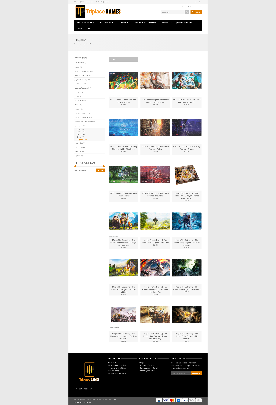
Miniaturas (123, 23)
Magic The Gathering (85, 23)
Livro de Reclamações (117, 365)
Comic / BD (80, 92)
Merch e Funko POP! (84, 75)
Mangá (79, 28)
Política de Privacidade (117, 373)
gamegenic (83, 44)
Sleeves (81, 132)
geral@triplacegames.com (85, 2)
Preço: (76, 170)
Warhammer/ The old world (86, 122)
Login (200, 7)
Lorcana (79, 109)
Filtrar (100, 170)
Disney (78, 105)
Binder (80, 137)
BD (89, 28)
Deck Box (82, 134)
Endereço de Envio (147, 371)
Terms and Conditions (117, 368)
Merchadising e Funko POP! (145, 23)
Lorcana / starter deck (83, 117)
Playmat (82, 140)
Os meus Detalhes (147, 365)
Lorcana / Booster (82, 113)
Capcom (79, 156)
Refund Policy (113, 371)
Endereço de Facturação (149, 368)
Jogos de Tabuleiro (184, 23)
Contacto (112, 363)
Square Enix (80, 143)
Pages (80, 129)
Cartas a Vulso (81, 147)
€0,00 (198, 12)
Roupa (78, 96)
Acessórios (165, 23)
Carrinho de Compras (189, 7)
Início (76, 44)
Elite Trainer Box (81, 101)
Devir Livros (80, 151)
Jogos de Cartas (106, 23)
